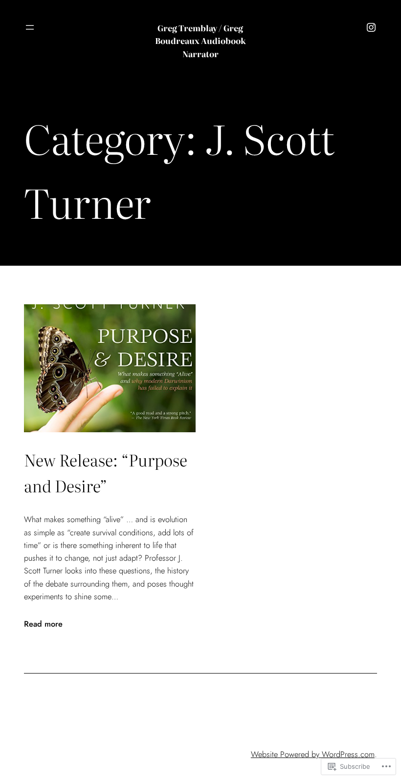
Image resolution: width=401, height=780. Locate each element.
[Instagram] (371, 27)
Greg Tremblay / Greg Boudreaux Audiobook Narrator (200, 41)
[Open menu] (30, 27)
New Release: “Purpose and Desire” (105, 472)
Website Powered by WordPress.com (313, 754)
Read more (43, 623)
